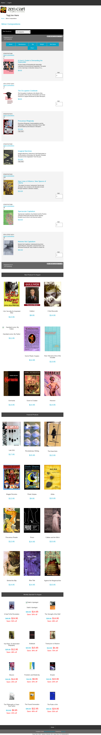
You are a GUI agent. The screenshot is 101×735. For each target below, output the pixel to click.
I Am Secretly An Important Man (11, 312)
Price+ (32, 48)
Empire (52, 675)
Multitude (32, 643)
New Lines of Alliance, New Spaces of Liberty (32, 182)
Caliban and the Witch (53, 537)
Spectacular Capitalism (26, 211)
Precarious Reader (12, 537)
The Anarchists (52, 451)
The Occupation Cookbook (27, 91)
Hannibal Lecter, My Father (11, 334)
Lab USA (12, 450)
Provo (32, 537)
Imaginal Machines (25, 151)
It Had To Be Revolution (11, 614)
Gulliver (32, 311)
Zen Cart (63, 731)
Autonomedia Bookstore (49, 731)
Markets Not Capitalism (26, 242)
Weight (42, 44)
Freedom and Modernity (32, 675)
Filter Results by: (7, 31)
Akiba (52, 494)
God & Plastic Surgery (32, 356)
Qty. (33, 44)
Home (3, 2)
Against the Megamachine (52, 580)
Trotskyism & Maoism (52, 643)
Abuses (11, 675)
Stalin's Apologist (32, 607)
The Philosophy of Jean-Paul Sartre (11, 705)
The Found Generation (32, 704)
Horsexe (52, 400)
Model (10, 44)
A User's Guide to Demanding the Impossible (30, 61)
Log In (9, 2)
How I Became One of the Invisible (52, 356)
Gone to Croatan (32, 400)
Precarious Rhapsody (26, 121)
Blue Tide (32, 580)
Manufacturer (22, 44)
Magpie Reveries (11, 494)
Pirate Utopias (32, 494)
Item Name (53, 44)
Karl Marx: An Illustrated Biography (11, 644)
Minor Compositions (8, 55)
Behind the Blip (11, 580)
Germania (11, 400)
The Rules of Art (52, 704)
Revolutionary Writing (32, 451)
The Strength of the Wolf (52, 614)
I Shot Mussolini (52, 311)
